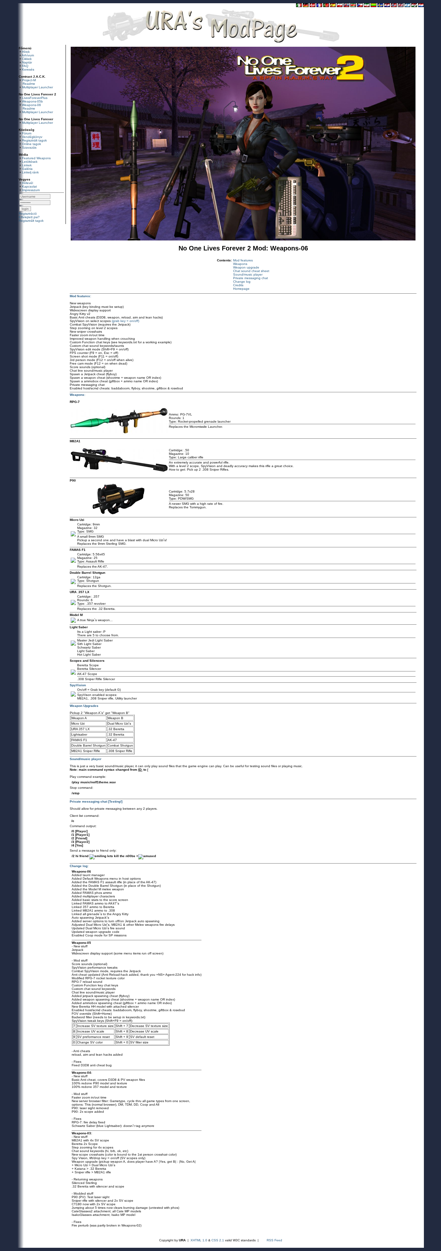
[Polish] (340, 6)
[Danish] (312, 6)
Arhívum (28, 55)
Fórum (26, 133)
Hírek (26, 52)
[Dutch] (421, 6)
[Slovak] (346, 6)
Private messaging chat (250, 278)
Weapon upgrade (246, 267)
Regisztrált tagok (34, 140)
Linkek (27, 165)
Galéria (27, 169)
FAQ (25, 66)
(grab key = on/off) (125, 321)
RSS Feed (274, 1240)
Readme (29, 83)
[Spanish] (333, 6)
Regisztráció (28, 213)
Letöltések (29, 161)
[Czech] (360, 6)
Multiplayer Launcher (37, 87)
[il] (407, 6)
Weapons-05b (32, 101)
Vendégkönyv (32, 137)
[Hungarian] (414, 6)
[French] (319, 6)
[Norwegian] (394, 6)
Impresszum (31, 190)
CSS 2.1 (217, 1240)
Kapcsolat (29, 186)
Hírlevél (27, 183)
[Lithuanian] (373, 6)
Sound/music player (247, 274)
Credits (238, 285)
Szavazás (29, 147)
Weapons (240, 264)
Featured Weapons (36, 158)
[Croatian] (387, 6)
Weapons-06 (31, 105)
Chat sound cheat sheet (251, 271)
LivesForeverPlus (34, 98)
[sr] (353, 6)
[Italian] (299, 6)
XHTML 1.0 (198, 1240)
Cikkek (27, 59)
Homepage (241, 288)
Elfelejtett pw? (29, 217)
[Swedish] (380, 6)
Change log (242, 281)
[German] (306, 6)
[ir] (367, 6)
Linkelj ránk (30, 172)
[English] (401, 6)
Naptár (27, 62)
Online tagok (31, 144)
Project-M (29, 80)
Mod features (243, 260)
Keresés (28, 69)
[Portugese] (326, 6)
